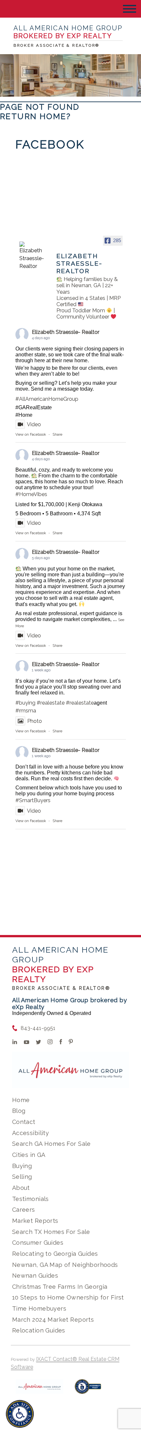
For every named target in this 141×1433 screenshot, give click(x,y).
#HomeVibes (31, 494)
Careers (23, 1209)
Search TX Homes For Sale (51, 1231)
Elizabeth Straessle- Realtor (65, 332)
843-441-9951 (38, 1028)
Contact (23, 1121)
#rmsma (25, 711)
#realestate (51, 703)
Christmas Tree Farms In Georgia (60, 1286)
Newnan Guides (35, 1275)
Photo (34, 721)
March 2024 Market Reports (53, 1319)
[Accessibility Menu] (19, 1414)
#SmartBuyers (32, 800)
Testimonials (30, 1198)
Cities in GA (29, 1154)
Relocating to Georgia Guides (55, 1253)
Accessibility (30, 1132)
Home (21, 1100)
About (21, 1187)
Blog (19, 1110)
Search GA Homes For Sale (51, 1143)
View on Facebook (30, 434)
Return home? (35, 116)
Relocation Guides (38, 1330)
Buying (22, 1165)
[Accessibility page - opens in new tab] (88, 1390)
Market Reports (35, 1220)
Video (34, 424)
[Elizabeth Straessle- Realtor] (32, 256)
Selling (22, 1176)
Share (57, 434)
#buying (25, 703)
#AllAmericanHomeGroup (46, 399)
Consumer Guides (37, 1242)
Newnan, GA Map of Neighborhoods (65, 1264)
